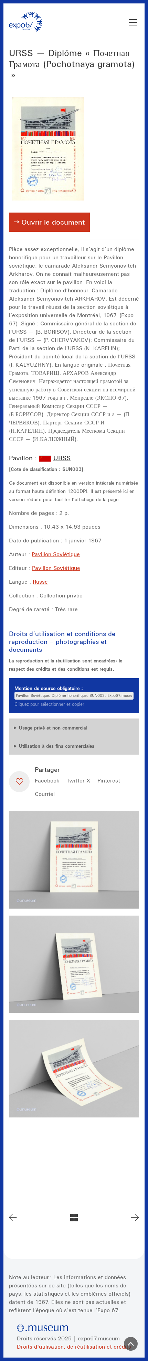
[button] (19, 781)
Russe (40, 581)
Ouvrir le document (53, 222)
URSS (62, 458)
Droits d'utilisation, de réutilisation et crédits (74, 1346)
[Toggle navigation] (133, 22)
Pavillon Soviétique (56, 554)
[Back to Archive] (74, 1217)
